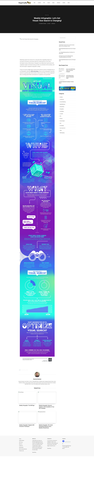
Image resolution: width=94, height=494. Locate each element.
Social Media (62, 125)
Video (61, 130)
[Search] (77, 2)
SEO (60, 123)
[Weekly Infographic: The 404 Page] (27, 398)
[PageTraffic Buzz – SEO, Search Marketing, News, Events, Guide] (24, 2)
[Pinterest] (13, 45)
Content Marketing (63, 101)
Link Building (62, 111)
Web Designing (62, 132)
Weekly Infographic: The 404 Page (26, 405)
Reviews (61, 118)
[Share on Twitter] (13, 42)
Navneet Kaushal (43, 23)
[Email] (13, 50)
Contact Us (21, 445)
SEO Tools (21, 442)
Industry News (62, 106)
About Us (20, 443)
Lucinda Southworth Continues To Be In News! (66, 82)
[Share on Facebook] (13, 40)
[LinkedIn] (13, 48)
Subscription (21, 447)
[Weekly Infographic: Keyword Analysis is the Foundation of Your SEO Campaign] (47, 398)
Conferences (62, 99)
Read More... (34, 452)
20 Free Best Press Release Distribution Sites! (70, 77)
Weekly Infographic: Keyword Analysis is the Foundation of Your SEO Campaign (46, 407)
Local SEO (61, 113)
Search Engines (62, 120)
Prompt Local (21, 450)
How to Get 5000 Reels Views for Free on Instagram (70, 70)
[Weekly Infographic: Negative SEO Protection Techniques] (27, 417)
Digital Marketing (62, 104)
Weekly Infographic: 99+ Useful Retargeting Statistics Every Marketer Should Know (46, 426)
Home (20, 438)
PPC (60, 116)
